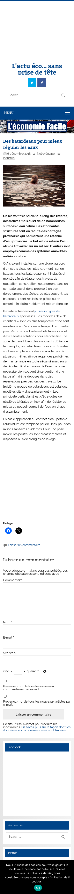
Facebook (14, 747)
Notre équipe (46, 153)
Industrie (9, 158)
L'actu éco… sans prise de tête (37, 68)
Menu (9, 113)
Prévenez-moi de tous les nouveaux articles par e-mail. (37, 703)
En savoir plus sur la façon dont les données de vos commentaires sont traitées (37, 728)
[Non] (69, 877)
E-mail (8, 637)
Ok (38, 887)
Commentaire (13, 580)
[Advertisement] (37, 28)
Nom (7, 622)
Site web (9, 653)
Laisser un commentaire (24, 545)
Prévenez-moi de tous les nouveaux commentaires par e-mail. (28, 688)
